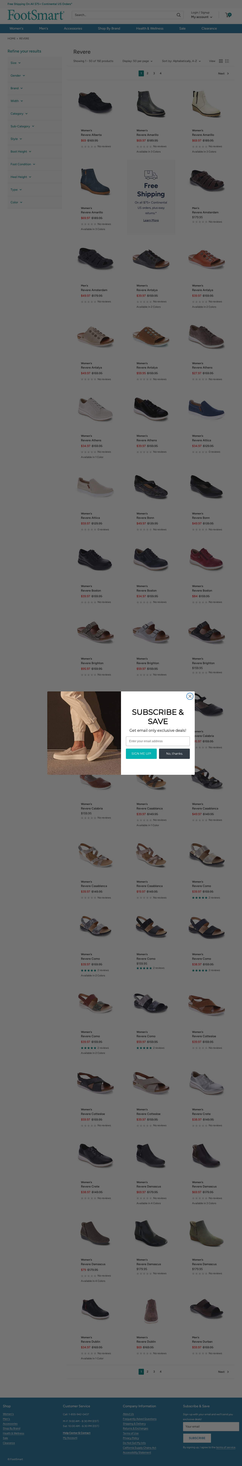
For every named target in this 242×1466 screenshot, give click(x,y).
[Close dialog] (190, 696)
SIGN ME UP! (141, 753)
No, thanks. (174, 753)
